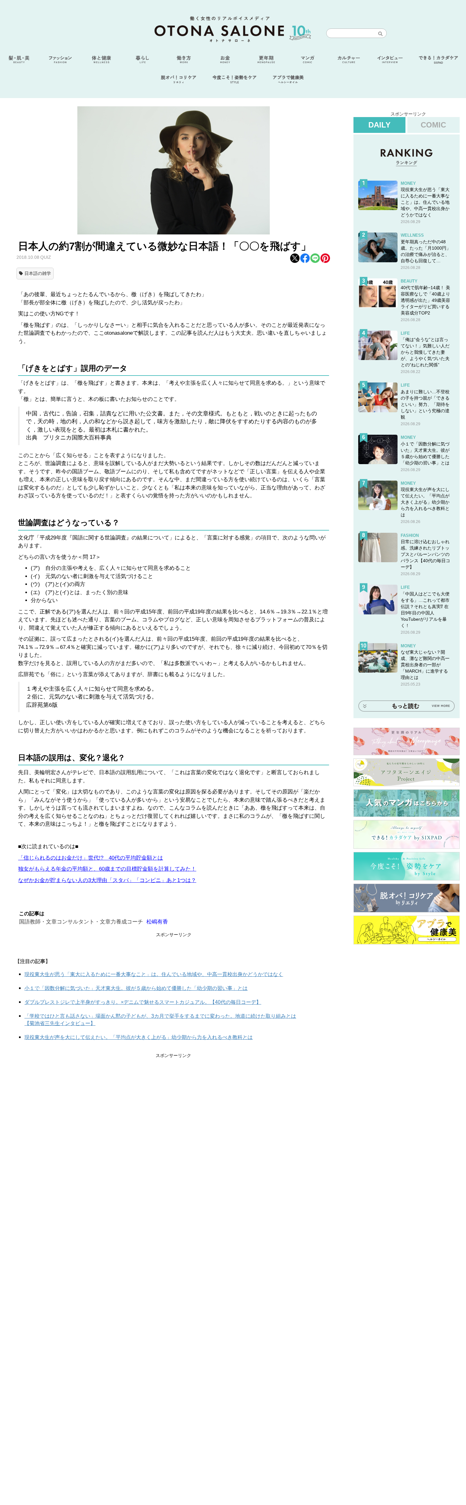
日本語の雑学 (37, 273)
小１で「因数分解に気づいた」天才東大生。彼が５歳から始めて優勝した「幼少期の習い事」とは (136, 988)
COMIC (433, 125)
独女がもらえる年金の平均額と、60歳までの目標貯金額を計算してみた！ (107, 869)
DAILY (379, 125)
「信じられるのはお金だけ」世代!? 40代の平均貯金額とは (90, 858)
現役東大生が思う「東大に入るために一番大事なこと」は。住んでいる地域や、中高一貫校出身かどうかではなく (153, 974)
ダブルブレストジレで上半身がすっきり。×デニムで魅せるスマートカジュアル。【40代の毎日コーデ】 (142, 1002)
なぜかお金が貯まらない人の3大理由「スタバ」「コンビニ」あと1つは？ (107, 880)
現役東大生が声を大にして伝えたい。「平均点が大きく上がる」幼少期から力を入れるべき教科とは (138, 1037)
